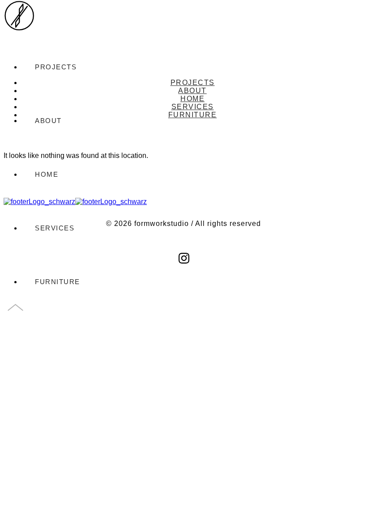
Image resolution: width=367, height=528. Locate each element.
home (46, 174)
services (54, 228)
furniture (57, 281)
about (192, 90)
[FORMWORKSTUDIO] (19, 23)
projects (193, 82)
